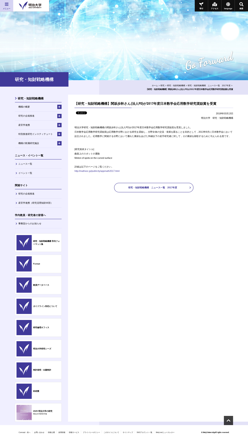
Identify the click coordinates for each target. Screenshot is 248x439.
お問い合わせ (39, 432)
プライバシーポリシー (91, 432)
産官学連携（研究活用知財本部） (35, 203)
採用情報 (61, 432)
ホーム (155, 85)
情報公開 (51, 432)
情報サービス (74, 432)
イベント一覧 (25, 173)
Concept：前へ (24, 432)
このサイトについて (111, 432)
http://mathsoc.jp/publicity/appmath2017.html (97, 171)
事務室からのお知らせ (29, 223)
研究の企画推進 (26, 193)
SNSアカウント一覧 (144, 432)
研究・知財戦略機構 (176, 85)
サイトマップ (128, 432)
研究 (162, 85)
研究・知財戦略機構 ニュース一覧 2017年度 (209, 85)
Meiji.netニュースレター (165, 432)
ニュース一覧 (25, 164)
